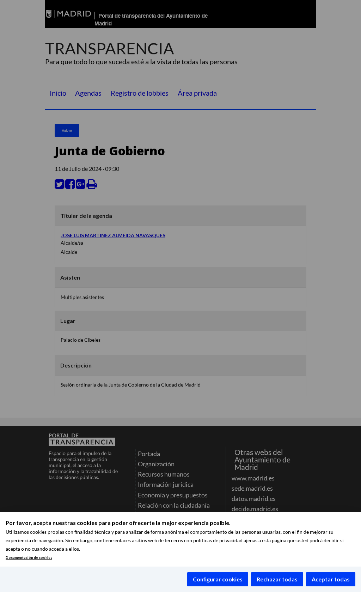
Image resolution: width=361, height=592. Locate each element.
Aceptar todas (331, 579)
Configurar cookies (218, 579)
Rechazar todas (277, 579)
